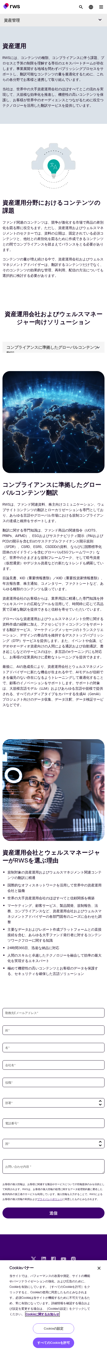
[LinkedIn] (43, 1259)
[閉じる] (99, 1268)
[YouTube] (63, 1259)
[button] (11, 5)
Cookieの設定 (53, 1328)
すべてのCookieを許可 (53, 1342)
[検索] (81, 7)
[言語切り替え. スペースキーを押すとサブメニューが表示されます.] (91, 7)
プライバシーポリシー (49, 1199)
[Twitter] (33, 1259)
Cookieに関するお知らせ (42, 1314)
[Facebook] (53, 1259)
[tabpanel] (53, 538)
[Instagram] (73, 1259)
